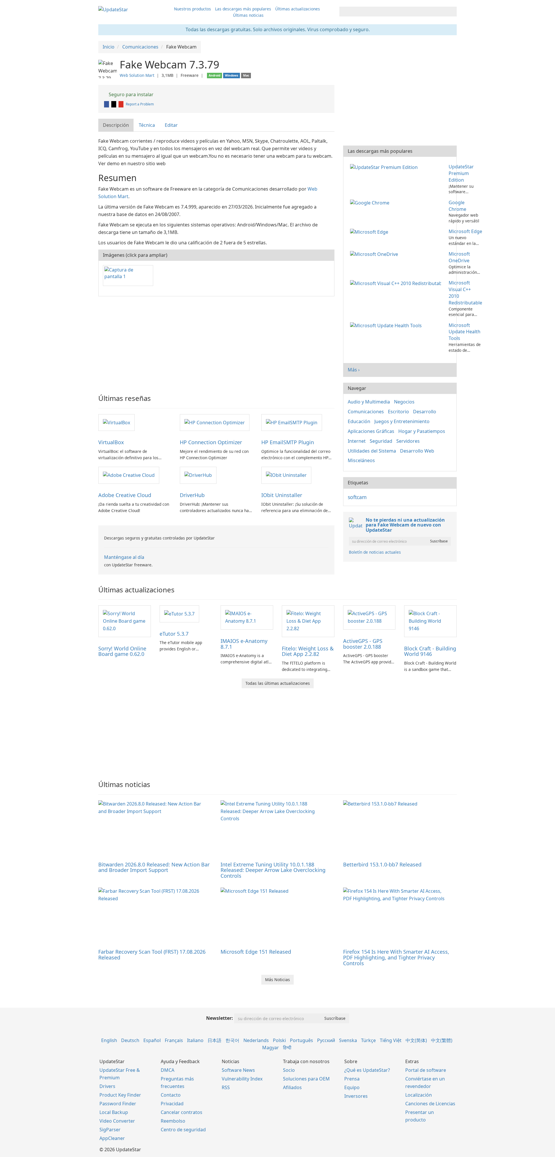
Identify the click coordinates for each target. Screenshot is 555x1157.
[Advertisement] (216, 342)
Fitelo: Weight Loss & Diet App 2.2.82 (308, 651)
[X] (114, 104)
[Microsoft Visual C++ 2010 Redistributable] (396, 283)
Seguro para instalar (130, 94)
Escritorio (398, 411)
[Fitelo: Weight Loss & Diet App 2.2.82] (308, 620)
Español (152, 1040)
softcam (357, 497)
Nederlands (256, 1040)
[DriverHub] (198, 475)
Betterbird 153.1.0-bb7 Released (382, 864)
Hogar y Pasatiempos (421, 431)
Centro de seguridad (183, 1129)
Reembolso (173, 1121)
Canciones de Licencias (430, 1103)
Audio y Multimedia (369, 402)
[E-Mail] (121, 104)
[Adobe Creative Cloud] (129, 475)
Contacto (171, 1095)
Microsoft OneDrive (459, 257)
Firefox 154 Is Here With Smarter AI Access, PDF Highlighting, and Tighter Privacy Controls (396, 957)
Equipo (352, 1087)
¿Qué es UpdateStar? (367, 1070)
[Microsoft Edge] (370, 231)
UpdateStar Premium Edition (461, 173)
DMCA (167, 1070)
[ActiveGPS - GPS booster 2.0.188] (369, 617)
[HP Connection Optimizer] (214, 422)
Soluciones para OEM (306, 1079)
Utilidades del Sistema (372, 451)
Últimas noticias (248, 15)
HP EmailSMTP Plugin (287, 442)
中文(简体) (416, 1040)
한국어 (232, 1040)
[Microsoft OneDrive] (375, 254)
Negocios (404, 402)
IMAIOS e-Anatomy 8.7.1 (244, 643)
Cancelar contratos (181, 1112)
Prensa (352, 1079)
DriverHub (192, 495)
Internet (357, 441)
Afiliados (292, 1087)
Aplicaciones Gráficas (371, 431)
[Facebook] (107, 104)
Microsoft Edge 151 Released (256, 951)
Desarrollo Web (417, 451)
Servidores (408, 441)
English (109, 1040)
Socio (289, 1070)
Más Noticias (277, 979)
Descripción (116, 125)
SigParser (110, 1129)
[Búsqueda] (451, 11)
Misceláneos (361, 460)
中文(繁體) (441, 1040)
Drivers (107, 1086)
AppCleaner (112, 1138)
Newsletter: (219, 1018)
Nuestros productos (192, 9)
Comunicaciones (366, 411)
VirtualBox (111, 442)
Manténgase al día (124, 557)
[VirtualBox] (116, 422)
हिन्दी (287, 1047)
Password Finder (117, 1103)
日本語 (214, 1040)
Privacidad (172, 1103)
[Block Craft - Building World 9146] (430, 620)
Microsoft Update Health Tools (464, 332)
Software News (238, 1070)
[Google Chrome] (371, 202)
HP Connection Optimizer (211, 442)
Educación (359, 421)
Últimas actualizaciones (297, 9)
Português (301, 1040)
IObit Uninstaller (281, 495)
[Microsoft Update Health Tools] (387, 325)
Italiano (195, 1040)
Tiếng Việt (391, 1040)
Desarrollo (424, 411)
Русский (326, 1040)
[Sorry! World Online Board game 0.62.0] (124, 620)
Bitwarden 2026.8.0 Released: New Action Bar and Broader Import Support (154, 867)
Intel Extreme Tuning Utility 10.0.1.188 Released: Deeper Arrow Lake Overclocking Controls (273, 870)
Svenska (348, 1040)
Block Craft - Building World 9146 (430, 651)
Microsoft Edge (465, 231)
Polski (279, 1040)
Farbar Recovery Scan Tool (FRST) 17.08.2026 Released (152, 954)
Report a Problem (140, 104)
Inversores (356, 1096)
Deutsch (130, 1040)
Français (174, 1040)
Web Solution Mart (137, 75)
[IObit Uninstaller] (286, 475)
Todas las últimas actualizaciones (277, 683)
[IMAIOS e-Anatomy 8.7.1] (247, 617)
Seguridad (381, 441)
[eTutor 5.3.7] (179, 613)
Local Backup (113, 1112)
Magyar (270, 1047)
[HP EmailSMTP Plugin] (291, 422)
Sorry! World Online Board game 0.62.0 (122, 651)
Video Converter (117, 1121)
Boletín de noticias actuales (375, 552)
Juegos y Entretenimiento (402, 421)
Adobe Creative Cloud (124, 495)
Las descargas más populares (243, 9)
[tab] (116, 125)
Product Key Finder (120, 1095)
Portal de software (425, 1070)
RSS (226, 1087)
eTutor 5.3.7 (174, 633)
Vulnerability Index (242, 1079)
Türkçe (368, 1040)
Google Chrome (457, 205)
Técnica (147, 125)
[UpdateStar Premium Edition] (385, 166)
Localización (418, 1095)
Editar (171, 125)
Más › (354, 370)
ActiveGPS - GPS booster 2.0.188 (362, 643)
